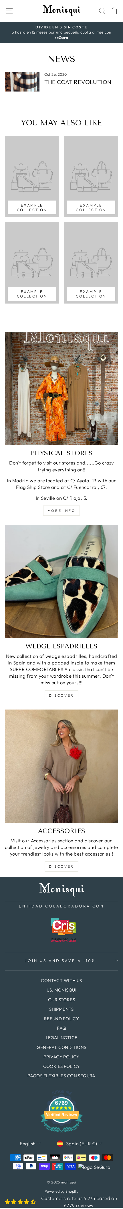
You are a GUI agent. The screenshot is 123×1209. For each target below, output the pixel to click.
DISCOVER (61, 695)
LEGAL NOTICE (62, 1037)
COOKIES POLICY (61, 1066)
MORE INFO (61, 510)
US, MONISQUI (61, 990)
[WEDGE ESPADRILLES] (61, 581)
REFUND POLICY (61, 1018)
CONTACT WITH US (61, 980)
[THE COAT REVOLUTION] (22, 82)
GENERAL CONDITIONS (61, 1047)
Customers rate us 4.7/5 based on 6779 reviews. (79, 1202)
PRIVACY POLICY (61, 1057)
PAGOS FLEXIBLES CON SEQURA (61, 1075)
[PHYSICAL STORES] (61, 388)
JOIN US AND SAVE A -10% (60, 960)
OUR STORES (61, 999)
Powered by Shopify (61, 1191)
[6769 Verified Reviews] (61, 1133)
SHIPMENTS (61, 1009)
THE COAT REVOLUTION (78, 81)
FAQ (61, 1028)
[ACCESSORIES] (61, 766)
